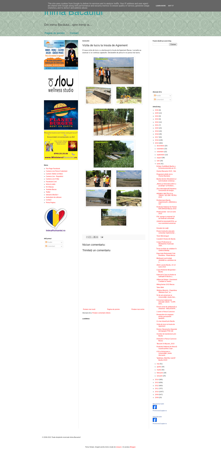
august (159, 158)
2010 (157, 392)
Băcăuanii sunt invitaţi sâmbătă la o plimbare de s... (166, 260)
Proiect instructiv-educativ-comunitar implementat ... (166, 232)
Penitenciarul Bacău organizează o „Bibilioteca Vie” (167, 202)
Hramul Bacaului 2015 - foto (166, 171)
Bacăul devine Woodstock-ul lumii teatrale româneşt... (166, 180)
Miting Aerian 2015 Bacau (165, 284)
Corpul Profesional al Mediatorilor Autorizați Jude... (165, 244)
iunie (159, 164)
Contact (74, 33)
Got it (171, 6)
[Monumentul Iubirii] (155, 408)
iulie (158, 161)
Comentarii (51, 246)
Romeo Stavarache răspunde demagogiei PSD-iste (167, 330)
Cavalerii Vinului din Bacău (166, 239)
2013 (157, 382)
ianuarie (160, 376)
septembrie (161, 155)
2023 (157, 119)
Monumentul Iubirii (158, 404)
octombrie (160, 152)
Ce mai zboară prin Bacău (166, 321)
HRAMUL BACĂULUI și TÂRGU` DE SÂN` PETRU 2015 (167, 195)
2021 (157, 125)
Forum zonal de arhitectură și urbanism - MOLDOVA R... (167, 307)
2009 (157, 394)
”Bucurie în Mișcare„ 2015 (165, 344)
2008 (157, 397)
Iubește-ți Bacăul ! (52, 195)
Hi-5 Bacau (50, 187)
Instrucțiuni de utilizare (54, 197)
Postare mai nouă (89, 309)
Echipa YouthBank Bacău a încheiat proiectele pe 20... (167, 167)
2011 (157, 388)
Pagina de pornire (55, 33)
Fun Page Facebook (53, 168)
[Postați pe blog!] (90, 237)
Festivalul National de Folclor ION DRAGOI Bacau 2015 (167, 208)
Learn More (161, 6)
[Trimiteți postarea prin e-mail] (101, 237)
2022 (157, 122)
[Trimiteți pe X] (92, 237)
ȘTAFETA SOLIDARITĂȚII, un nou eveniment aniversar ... (167, 223)
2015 (157, 143)
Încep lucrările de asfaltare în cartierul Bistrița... (167, 249)
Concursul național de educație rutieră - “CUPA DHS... (166, 302)
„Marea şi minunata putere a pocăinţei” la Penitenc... (166, 185)
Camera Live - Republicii (54, 176)
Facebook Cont (51, 182)
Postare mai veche (137, 309)
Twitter (48, 192)
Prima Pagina (50, 202)
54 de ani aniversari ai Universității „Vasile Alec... (166, 296)
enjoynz (119, 447)
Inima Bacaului (157, 416)
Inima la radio (50, 184)
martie (159, 370)
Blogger (132, 447)
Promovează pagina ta (160, 410)
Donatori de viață (162, 228)
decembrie (161, 146)
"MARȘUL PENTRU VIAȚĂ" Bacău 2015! (166, 359)
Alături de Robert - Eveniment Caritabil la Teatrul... (167, 280)
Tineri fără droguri (163, 236)
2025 (157, 113)
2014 (157, 379)
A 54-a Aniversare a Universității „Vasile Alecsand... (164, 353)
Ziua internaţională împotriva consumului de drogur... (166, 189)
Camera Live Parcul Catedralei (56, 171)
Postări (49, 242)
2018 (157, 134)
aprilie (159, 367)
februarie (160, 373)
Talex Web (160, 287)
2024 (157, 116)
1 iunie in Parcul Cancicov (166, 312)
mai (158, 364)
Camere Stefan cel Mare (54, 174)
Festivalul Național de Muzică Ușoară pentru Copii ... (167, 347)
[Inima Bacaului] (155, 421)
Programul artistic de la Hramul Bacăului (165, 175)
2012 (157, 385)
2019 (157, 131)
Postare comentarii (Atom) (101, 313)
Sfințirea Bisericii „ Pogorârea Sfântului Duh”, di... (167, 291)
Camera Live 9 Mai (52, 179)
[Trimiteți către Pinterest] (97, 237)
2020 (157, 128)
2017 (157, 137)
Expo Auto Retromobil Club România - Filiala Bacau (166, 254)
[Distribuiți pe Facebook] (94, 237)
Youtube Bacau (51, 189)
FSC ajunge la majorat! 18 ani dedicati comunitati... (166, 217)
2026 (157, 110)
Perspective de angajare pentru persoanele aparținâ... (165, 316)
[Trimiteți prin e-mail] (87, 237)
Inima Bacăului (73, 12)
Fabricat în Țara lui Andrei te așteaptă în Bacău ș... (166, 275)
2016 (157, 140)
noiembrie (160, 149)
